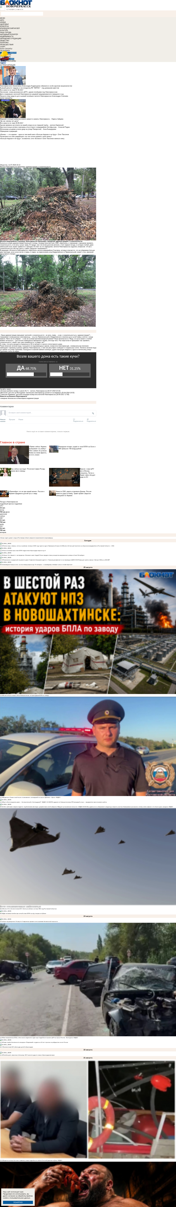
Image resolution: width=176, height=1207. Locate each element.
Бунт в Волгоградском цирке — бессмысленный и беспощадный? (22, 802)
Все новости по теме (7, 90)
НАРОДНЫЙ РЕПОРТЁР (9, 34)
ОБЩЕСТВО (4, 40)
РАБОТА (13, 53)
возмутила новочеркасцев (59, 346)
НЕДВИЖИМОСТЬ (7, 36)
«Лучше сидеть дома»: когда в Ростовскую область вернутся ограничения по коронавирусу (26, 538)
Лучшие (12, 419)
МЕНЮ (2, 18)
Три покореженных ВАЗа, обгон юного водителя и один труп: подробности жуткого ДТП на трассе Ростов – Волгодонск (38, 1037)
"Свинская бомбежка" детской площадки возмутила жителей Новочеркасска (28, 394)
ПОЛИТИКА (4, 43)
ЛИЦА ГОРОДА (5, 32)
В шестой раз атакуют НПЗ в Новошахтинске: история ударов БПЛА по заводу (26, 695)
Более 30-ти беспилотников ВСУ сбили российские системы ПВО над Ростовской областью (30, 908)
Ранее (21, 419)
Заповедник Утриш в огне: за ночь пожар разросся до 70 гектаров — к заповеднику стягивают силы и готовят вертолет (37, 564)
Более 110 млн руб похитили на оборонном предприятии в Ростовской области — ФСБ (88, 546)
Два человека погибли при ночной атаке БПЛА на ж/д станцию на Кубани (24, 913)
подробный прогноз (7, 504)
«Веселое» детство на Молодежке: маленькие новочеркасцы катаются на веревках (30, 393)
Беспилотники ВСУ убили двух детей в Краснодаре (18, 1047)
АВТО (2, 20)
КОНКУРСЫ (4, 26)
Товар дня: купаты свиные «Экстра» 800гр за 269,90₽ (94, 560)
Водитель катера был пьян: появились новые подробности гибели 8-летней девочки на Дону (30, 1160)
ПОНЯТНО (18, 1202)
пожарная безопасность (9, 398)
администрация (33, 398)
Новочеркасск (23, 398)
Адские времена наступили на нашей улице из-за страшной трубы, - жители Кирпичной (31, 125)
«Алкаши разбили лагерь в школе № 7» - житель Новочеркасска (23, 391)
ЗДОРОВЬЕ (4, 24)
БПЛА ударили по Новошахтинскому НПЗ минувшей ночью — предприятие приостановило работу (78, 802)
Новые (2, 419)
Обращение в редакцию (8, 131)
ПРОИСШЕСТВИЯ (6, 45)
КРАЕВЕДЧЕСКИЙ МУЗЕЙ (10, 28)
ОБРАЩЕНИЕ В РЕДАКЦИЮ (10, 38)
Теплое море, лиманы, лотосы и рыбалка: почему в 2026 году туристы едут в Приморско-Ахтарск (31, 546)
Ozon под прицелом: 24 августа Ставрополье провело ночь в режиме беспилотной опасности (30, 921)
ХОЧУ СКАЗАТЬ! (6, 49)
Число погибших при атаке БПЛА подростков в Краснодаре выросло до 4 (24, 550)
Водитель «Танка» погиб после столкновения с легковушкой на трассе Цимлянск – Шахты (29, 797)
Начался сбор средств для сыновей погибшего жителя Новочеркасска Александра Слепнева (34, 96)
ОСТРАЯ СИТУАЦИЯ (7, 65)
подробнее (18, 504)
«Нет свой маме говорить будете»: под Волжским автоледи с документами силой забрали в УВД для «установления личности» (40, 806)
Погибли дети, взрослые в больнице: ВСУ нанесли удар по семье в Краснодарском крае (29, 1055)
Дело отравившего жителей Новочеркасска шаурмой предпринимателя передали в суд (32, 94)
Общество (3, 165)
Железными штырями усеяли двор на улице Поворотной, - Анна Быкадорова (28, 129)
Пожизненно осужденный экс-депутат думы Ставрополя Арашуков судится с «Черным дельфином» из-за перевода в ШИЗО (39, 560)
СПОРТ (2, 47)
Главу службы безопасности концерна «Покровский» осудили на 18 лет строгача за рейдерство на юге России (35, 1042)
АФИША (3, 22)
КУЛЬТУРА (4, 30)
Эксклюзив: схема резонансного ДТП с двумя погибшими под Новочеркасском (28, 92)
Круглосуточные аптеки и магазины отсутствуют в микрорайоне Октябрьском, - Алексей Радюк (35, 127)
